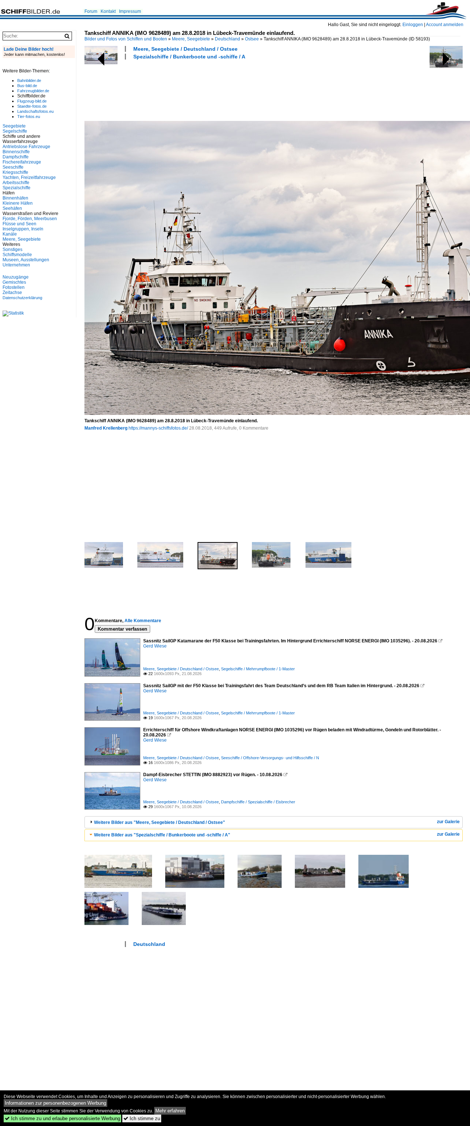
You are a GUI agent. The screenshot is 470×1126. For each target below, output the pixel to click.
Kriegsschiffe (15, 172)
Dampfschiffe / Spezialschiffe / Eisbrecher (258, 802)
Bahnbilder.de (29, 80)
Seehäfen (12, 208)
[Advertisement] (218, 89)
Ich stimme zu (141, 1118)
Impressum (130, 11)
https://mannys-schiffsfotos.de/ (158, 428)
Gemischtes (14, 282)
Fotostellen (14, 287)
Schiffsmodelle (17, 254)
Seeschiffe (13, 167)
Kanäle (10, 234)
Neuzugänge (16, 277)
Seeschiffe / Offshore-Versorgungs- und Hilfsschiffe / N (270, 758)
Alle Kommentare (142, 620)
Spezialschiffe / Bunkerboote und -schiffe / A (189, 57)
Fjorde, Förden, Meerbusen (30, 218)
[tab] (273, 822)
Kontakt (108, 11)
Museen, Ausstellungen (26, 259)
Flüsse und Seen (19, 223)
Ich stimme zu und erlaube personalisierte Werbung (62, 1118)
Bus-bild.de (27, 85)
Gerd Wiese (155, 646)
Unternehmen (16, 265)
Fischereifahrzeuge (22, 162)
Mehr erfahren (170, 1111)
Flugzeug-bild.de (32, 101)
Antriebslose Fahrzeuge (26, 146)
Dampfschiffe (16, 156)
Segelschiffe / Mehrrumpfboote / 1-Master (258, 669)
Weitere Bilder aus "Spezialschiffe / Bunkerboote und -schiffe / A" (162, 835)
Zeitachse (12, 292)
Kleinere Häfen (18, 203)
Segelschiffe (15, 131)
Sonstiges (12, 249)
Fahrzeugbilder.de (33, 91)
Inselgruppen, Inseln (23, 229)
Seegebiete (14, 126)
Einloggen (412, 24)
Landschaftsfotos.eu (35, 111)
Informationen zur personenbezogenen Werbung (55, 1103)
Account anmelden (444, 24)
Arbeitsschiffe (16, 182)
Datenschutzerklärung (22, 297)
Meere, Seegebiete (191, 39)
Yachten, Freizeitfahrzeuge (29, 177)
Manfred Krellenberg (105, 428)
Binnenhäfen (15, 198)
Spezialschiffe (16, 187)
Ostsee (252, 39)
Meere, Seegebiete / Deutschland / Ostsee (185, 49)
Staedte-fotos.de (32, 106)
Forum (90, 11)
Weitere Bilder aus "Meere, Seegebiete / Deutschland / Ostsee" (159, 822)
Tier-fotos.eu (28, 116)
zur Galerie (448, 821)
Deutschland (227, 39)
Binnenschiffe (16, 151)
